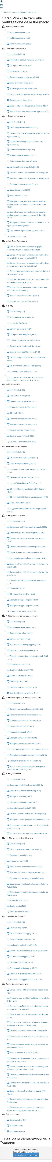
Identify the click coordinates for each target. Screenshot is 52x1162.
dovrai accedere (33, 1152)
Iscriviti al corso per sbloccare (26, 1155)
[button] (1, 2)
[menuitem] (1, 5)
